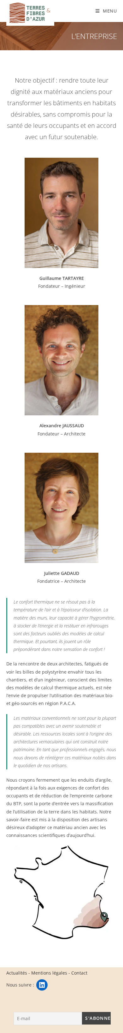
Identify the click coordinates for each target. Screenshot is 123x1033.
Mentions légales (49, 973)
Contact (79, 973)
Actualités (16, 973)
